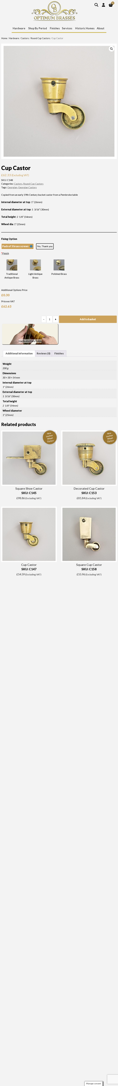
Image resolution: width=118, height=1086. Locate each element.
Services (67, 28)
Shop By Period (37, 28)
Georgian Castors (27, 187)
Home (4, 38)
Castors (25, 38)
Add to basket (88, 319)
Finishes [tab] (59, 353)
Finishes (55, 28)
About (100, 28)
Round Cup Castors (40, 38)
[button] (111, 49)
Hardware (14, 38)
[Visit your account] (103, 5)
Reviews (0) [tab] (43, 353)
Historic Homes (84, 28)
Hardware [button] (19, 28)
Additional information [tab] (19, 353)
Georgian (12, 187)
